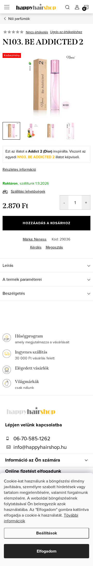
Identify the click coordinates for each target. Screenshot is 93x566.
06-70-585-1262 (31, 438)
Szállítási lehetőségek (28, 191)
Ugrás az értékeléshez (66, 32)
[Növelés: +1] (86, 202)
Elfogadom (47, 551)
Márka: (35, 239)
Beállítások (46, 533)
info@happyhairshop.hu (40, 447)
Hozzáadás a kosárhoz (47, 223)
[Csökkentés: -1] (64, 202)
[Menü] (6, 6)
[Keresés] (67, 6)
